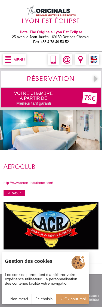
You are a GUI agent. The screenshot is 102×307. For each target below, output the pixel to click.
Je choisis (44, 299)
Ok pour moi (74, 299)
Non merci (18, 299)
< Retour (14, 193)
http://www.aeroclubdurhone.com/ (28, 183)
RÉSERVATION (51, 78)
